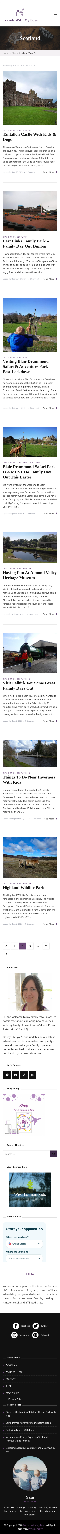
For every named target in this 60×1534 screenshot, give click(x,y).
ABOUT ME (11, 1364)
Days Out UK (9, 130)
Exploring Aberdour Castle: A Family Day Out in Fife (30, 1449)
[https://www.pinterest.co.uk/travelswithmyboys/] (24, 1075)
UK (30, 130)
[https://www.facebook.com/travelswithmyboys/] (7, 1075)
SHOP (9, 1386)
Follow (30, 1273)
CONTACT (10, 1379)
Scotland (22, 130)
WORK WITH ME (14, 1371)
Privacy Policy (15, 1399)
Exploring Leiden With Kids (20, 1430)
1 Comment (30, 172)
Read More (48, 172)
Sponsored (34, 463)
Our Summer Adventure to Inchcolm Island (28, 1422)
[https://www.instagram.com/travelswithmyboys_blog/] (32, 1075)
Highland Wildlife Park (24, 887)
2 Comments (30, 513)
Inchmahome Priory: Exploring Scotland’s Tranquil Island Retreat (27, 1439)
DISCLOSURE (12, 1393)
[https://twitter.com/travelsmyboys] (15, 1075)
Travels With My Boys (34, 1525)
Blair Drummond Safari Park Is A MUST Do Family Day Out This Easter (29, 471)
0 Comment (34, 279)
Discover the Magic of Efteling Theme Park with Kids (31, 1414)
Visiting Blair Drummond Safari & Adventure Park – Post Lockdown (27, 366)
